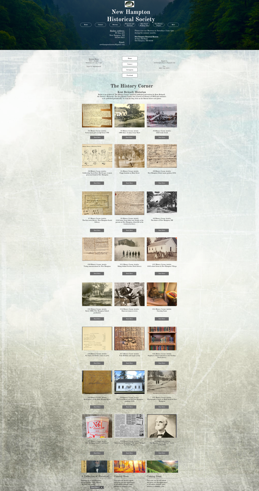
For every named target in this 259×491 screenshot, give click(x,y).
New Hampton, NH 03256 (144, 41)
